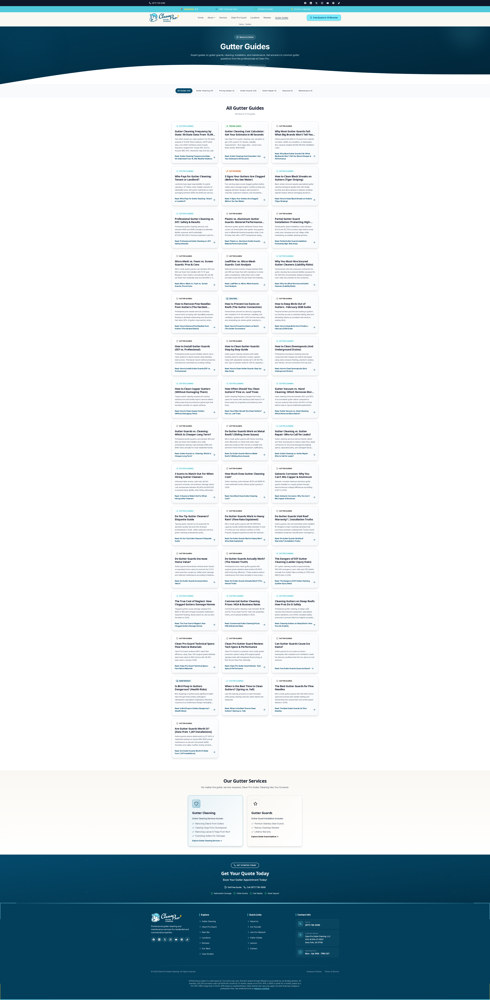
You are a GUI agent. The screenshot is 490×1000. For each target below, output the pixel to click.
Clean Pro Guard (238, 17)
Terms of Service (332, 971)
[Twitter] (316, 3)
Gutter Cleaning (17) (204, 91)
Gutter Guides (281, 17)
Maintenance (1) (305, 91)
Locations (254, 17)
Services (223, 17)
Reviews (267, 17)
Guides (248, 24)
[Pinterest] (333, 3)
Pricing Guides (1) (226, 91)
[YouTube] (328, 3)
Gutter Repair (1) (269, 91)
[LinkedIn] (311, 3)
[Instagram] (322, 3)
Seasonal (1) (287, 91)
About (210, 17)
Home (201, 17)
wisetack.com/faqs (261, 988)
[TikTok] (339, 3)
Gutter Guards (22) (248, 91)
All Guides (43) (183, 91)
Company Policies (314, 971)
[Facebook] (305, 3)
